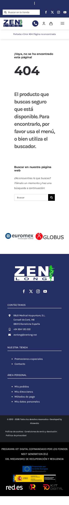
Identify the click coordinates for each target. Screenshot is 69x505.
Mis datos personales (27, 401)
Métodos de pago (25, 396)
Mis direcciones (24, 391)
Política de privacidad (16, 435)
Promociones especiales (29, 359)
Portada (17, 34)
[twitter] (52, 12)
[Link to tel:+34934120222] (35, 23)
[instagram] (58, 12)
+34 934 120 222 (22, 329)
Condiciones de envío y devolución (41, 431)
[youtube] (65, 12)
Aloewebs (34, 423)
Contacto (20, 363)
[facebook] (46, 12)
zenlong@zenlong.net (25, 334)
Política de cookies (14, 431)
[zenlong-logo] (13, 19)
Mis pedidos (22, 386)
